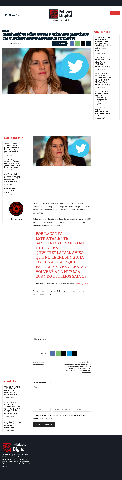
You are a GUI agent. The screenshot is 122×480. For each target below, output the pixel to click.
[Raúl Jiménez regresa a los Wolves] (25, 190)
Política (5, 31)
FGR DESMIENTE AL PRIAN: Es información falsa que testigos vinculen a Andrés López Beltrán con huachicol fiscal (103, 44)
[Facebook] (3, 3)
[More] (88, 43)
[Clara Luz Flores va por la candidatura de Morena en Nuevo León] (25, 424)
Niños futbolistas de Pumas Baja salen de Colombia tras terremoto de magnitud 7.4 (102, 96)
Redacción (8, 43)
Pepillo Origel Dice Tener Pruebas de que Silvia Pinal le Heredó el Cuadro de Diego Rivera (12, 163)
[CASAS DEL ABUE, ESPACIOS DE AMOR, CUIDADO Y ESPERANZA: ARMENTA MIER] (25, 389)
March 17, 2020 (81, 283)
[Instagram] (12, 470)
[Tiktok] (7, 3)
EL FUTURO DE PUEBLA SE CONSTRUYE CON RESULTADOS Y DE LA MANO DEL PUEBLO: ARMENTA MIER (12, 408)
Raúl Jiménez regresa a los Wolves (10, 190)
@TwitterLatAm (53, 252)
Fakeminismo (38, 365)
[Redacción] (16, 209)
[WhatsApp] (77, 43)
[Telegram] (69, 353)
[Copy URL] (74, 353)
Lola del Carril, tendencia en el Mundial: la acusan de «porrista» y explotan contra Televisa (12, 148)
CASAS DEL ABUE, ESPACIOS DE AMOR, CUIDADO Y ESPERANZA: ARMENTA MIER (12, 391)
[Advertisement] (46, 113)
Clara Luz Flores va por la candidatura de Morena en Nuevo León (12, 425)
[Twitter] (11, 3)
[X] (83, 43)
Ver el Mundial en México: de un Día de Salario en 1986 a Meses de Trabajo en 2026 (12, 178)
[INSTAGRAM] (15, 3)
